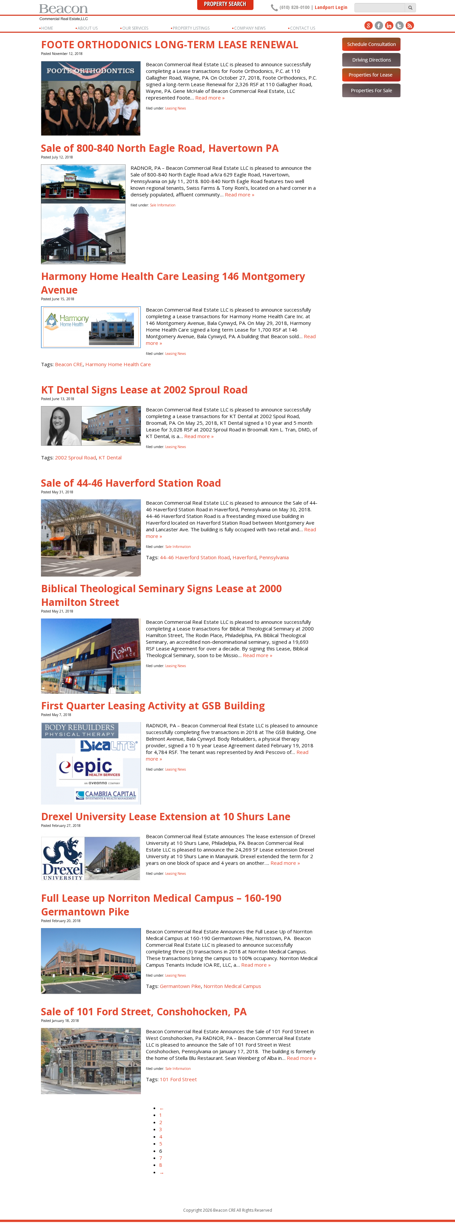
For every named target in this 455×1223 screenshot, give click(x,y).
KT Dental (110, 457)
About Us (88, 28)
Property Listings (191, 28)
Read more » (210, 97)
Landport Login (331, 7)
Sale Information (163, 205)
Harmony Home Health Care (118, 364)
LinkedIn (389, 25)
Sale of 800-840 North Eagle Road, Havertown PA (160, 148)
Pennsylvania (274, 557)
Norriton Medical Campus (232, 986)
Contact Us (302, 28)
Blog (410, 25)
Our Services (135, 28)
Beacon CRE (69, 364)
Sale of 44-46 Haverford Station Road (131, 483)
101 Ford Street (178, 1079)
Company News (249, 28)
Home (47, 28)
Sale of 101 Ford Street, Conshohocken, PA (144, 1011)
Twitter (399, 25)
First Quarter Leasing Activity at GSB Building (153, 705)
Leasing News (175, 108)
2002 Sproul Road (75, 457)
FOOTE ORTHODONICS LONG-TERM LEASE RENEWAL (169, 44)
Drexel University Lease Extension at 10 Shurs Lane (165, 816)
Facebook (379, 25)
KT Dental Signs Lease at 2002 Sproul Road (144, 389)
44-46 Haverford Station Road (195, 557)
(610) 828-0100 (294, 7)
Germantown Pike (180, 986)
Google (368, 25)
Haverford (244, 557)
